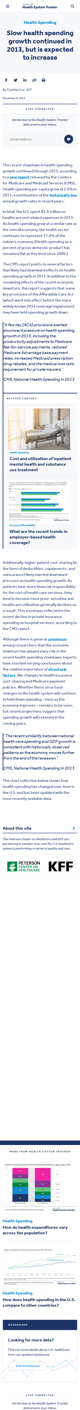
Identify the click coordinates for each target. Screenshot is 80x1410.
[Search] (72, 6)
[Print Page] (43, 80)
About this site (17, 828)
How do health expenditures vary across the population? (35, 1230)
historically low (63, 195)
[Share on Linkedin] (24, 80)
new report (19, 177)
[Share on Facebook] (6, 80)
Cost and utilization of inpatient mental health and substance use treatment (40, 464)
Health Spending (40, 22)
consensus (57, 639)
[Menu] (7, 6)
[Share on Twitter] (15, 80)
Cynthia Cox (15, 90)
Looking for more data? (31, 1339)
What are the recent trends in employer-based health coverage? (38, 537)
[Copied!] (34, 80)
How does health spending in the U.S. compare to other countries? (39, 1302)
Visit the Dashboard (28, 1365)
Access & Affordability (22, 525)
